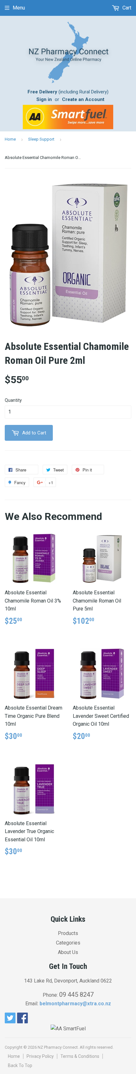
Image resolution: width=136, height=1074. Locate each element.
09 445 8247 (76, 994)
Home (10, 139)
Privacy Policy (40, 1056)
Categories (68, 943)
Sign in (44, 99)
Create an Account (83, 99)
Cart (126, 8)
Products (68, 933)
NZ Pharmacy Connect (58, 1047)
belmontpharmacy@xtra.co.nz (75, 1004)
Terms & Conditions (79, 1056)
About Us (68, 952)
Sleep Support (41, 139)
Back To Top (20, 1065)
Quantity (13, 400)
